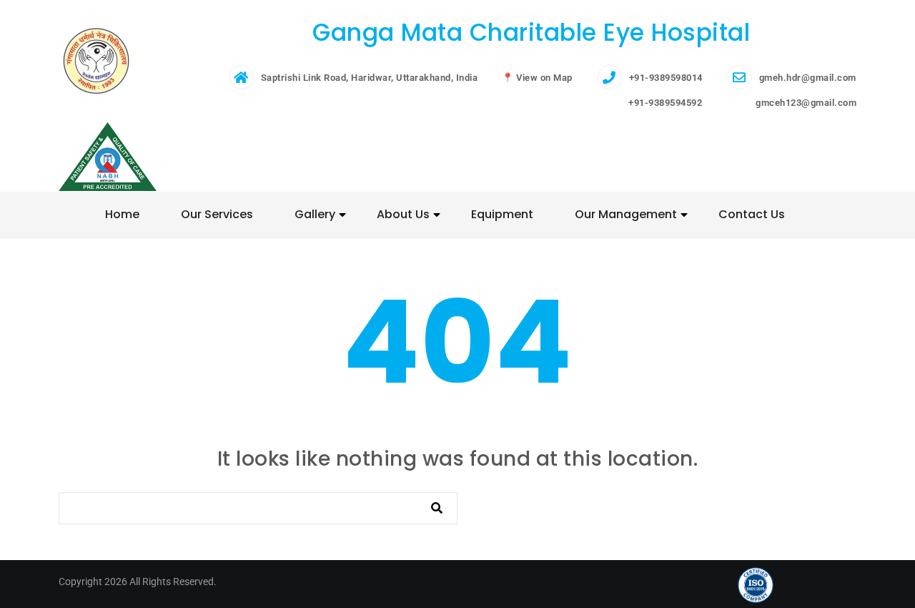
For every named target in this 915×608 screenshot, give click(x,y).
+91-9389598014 (666, 77)
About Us (403, 214)
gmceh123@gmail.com (805, 102)
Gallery (315, 214)
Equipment (502, 214)
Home (122, 214)
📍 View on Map (537, 77)
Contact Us (751, 214)
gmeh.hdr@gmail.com (807, 77)
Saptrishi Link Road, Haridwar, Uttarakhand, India (369, 77)
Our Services (217, 214)
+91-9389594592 (664, 102)
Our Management (626, 214)
